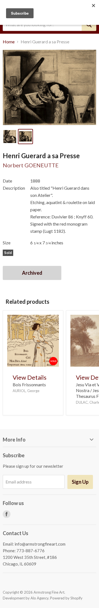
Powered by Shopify (66, 598)
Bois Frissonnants (29, 384)
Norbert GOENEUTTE (31, 165)
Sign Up (80, 482)
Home (9, 41)
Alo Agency (39, 598)
